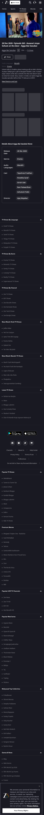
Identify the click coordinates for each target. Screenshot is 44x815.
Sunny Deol (7, 726)
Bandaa (6, 581)
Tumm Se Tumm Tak (10, 484)
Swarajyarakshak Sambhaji (12, 385)
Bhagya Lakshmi (9, 406)
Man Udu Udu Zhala (10, 376)
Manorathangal (9, 637)
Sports (13, 9)
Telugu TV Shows (9, 240)
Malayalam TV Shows (10, 244)
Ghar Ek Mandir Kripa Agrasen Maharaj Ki (17, 419)
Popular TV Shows (8, 473)
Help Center (33, 451)
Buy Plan (16, 3)
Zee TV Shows (8, 295)
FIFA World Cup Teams (11, 773)
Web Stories (7, 764)
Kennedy (6, 543)
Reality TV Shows (9, 278)
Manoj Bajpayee (9, 713)
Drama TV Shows (9, 261)
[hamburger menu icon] (40, 2)
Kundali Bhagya (9, 496)
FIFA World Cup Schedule (12, 777)
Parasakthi (7, 577)
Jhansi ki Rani (8, 488)
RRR (5, 586)
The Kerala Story (9, 569)
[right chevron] (4, 103)
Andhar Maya (8, 641)
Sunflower (7, 675)
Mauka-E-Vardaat (9, 414)
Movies (32, 9)
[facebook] (11, 444)
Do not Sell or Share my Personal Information (21, 464)
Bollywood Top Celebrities (11, 690)
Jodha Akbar (7, 329)
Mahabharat (8, 479)
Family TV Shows (9, 270)
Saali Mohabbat (9, 539)
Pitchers (6, 683)
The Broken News (9, 654)
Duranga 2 (7, 662)
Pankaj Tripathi (8, 717)
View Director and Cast (9, 83)
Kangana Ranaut (9, 743)
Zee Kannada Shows (10, 308)
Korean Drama (8, 518)
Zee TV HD (7, 603)
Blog (5, 760)
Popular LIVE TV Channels (11, 592)
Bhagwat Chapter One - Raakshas (14, 535)
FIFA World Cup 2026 (10, 769)
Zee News (7, 598)
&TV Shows (7, 299)
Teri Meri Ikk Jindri (9, 351)
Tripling (6, 679)
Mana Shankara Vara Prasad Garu (15, 556)
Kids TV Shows (8, 522)
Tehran (6, 547)
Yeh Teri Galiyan (9, 334)
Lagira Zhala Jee (9, 372)
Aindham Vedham (9, 649)
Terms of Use (28, 456)
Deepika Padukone (10, 705)
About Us (20, 451)
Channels (9, 451)
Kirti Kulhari (7, 734)
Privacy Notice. (32, 806)
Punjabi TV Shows (9, 248)
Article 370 (7, 573)
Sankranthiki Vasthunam (11, 552)
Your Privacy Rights (21, 810)
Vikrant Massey (8, 701)
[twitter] (24, 444)
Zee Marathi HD (9, 611)
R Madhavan (8, 696)
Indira (5, 513)
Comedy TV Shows (9, 274)
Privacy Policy (14, 456)
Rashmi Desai (8, 747)
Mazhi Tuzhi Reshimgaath (12, 363)
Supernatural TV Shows (11, 282)
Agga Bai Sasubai (9, 49)
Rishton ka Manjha (9, 397)
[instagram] (17, 444)
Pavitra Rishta (8, 342)
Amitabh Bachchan (10, 739)
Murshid (6, 628)
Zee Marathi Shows (10, 304)
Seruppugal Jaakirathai (11, 645)
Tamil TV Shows (9, 236)
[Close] (39, 786)
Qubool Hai (7, 346)
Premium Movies (8, 528)
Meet (5, 402)
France (6, 781)
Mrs (5, 560)
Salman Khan (8, 709)
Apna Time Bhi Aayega (11, 338)
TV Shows (22, 9)
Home (4, 9)
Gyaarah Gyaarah (9, 633)
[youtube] (30, 444)
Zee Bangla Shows (9, 316)
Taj (4, 671)
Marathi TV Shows (9, 231)
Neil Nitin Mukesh (9, 730)
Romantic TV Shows (10, 265)
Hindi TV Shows (8, 227)
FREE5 (42, 9)
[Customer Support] (34, 3)
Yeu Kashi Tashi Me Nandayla (13, 368)
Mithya (6, 666)
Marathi (16, 62)
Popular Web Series (8, 617)
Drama (9, 65)
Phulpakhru (7, 380)
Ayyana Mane (8, 624)
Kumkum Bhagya (9, 492)
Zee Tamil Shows (9, 312)
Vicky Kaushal (8, 722)
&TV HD (6, 607)
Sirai (5, 564)
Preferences (21, 460)
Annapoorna (8, 509)
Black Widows (8, 658)
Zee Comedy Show (10, 410)
